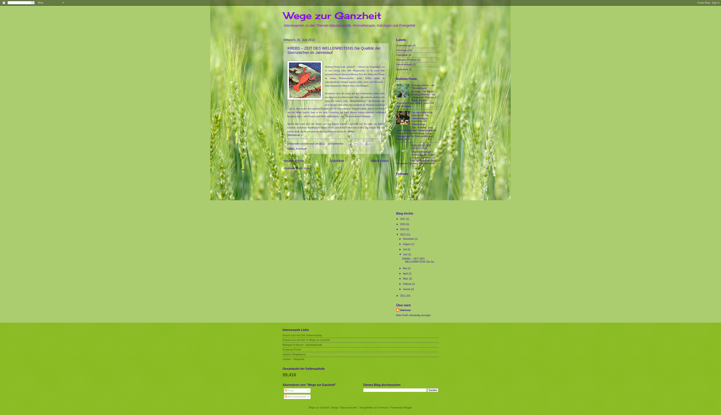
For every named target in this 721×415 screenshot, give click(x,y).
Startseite (337, 161)
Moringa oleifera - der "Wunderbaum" (423, 87)
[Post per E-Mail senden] (349, 143)
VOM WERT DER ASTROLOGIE (421, 147)
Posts (290, 390)
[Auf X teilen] (363, 144)
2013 (403, 229)
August (407, 244)
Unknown (405, 310)
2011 (403, 295)
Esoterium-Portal (292, 349)
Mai (405, 268)
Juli (405, 249)
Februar (407, 283)
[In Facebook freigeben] (367, 144)
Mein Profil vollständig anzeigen (413, 315)
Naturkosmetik (404, 64)
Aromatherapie (404, 45)
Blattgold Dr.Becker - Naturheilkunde (302, 344)
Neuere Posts (294, 161)
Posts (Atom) (303, 168)
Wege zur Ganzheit (332, 15)
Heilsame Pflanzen (406, 59)
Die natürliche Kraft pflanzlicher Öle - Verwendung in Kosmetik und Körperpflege (422, 118)
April (406, 273)
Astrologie (301, 148)
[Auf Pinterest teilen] (371, 144)
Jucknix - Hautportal (293, 359)
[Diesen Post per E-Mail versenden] (356, 144)
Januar (407, 289)
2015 (403, 224)
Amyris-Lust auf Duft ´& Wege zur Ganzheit (306, 340)
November (409, 238)
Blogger (408, 407)
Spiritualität (402, 69)
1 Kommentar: (336, 143)
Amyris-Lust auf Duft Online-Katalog (302, 335)
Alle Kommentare (296, 396)
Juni (405, 254)
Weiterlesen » (294, 135)
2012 (403, 234)
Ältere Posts (379, 161)
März (406, 278)
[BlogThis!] (360, 144)
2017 (403, 219)
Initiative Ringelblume (294, 354)
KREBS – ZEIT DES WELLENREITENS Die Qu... (419, 260)
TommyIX (383, 407)
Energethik (402, 55)
